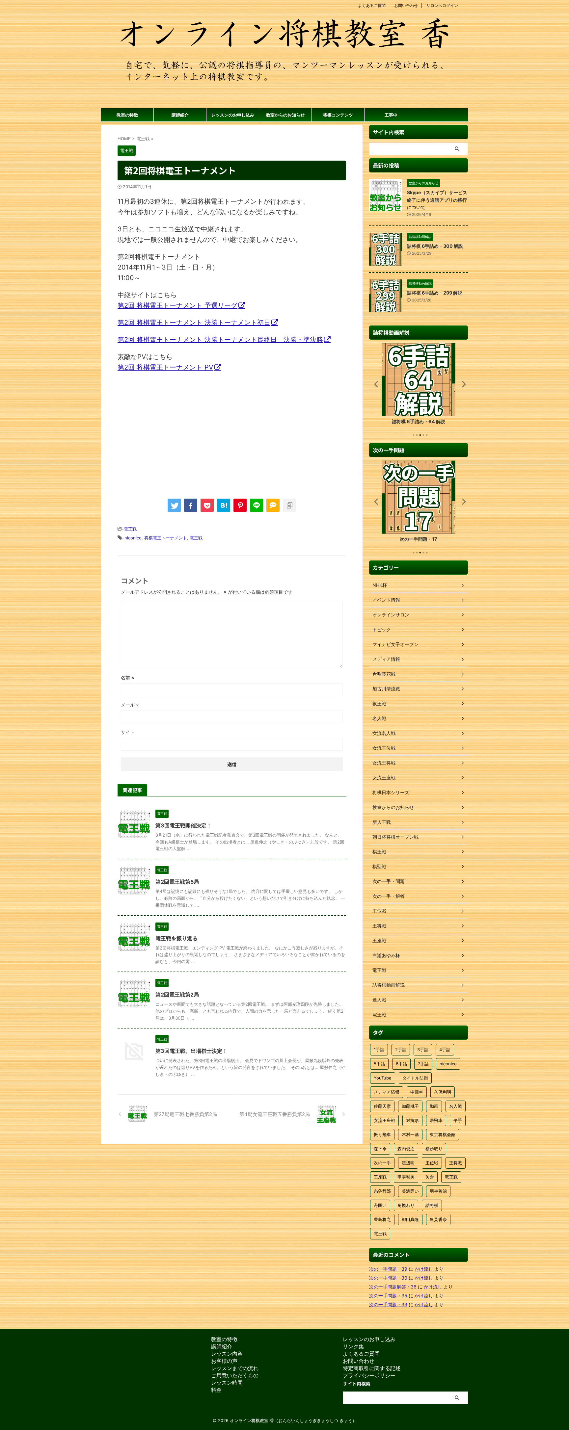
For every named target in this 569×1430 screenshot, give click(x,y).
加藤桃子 (410, 1106)
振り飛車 (382, 1134)
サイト (128, 732)
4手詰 (444, 1049)
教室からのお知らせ (285, 114)
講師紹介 (180, 114)
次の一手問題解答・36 (393, 1286)
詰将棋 (431, 1205)
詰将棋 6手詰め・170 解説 (418, 421)
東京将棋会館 (442, 1134)
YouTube (383, 1077)
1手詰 (379, 1049)
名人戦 (455, 1106)
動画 (434, 1106)
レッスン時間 (227, 1382)
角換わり (406, 1205)
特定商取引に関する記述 (372, 1368)
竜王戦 (451, 1177)
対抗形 (412, 1120)
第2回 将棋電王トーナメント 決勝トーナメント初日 (194, 322)
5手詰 (379, 1063)
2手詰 (400, 1049)
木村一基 (410, 1134)
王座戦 (380, 1177)
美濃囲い (410, 1191)
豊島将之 (382, 1219)
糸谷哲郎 (382, 1191)
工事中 (391, 114)
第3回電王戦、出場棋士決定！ (191, 1051)
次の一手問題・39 (388, 1269)
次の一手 (382, 1162)
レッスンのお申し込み (232, 114)
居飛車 (436, 1120)
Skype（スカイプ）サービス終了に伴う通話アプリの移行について (437, 200)
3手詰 (422, 1049)
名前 (127, 677)
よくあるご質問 (372, 5)
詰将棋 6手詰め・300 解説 (435, 246)
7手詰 (423, 1063)
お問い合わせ (406, 5)
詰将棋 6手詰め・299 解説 (434, 293)
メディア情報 (386, 1092)
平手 (457, 1120)
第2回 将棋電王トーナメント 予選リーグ (177, 305)
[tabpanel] (418, 385)
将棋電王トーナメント (165, 537)
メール (130, 705)
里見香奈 (438, 1219)
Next (462, 384)
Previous (375, 384)
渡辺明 (408, 1162)
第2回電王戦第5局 (177, 881)
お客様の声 (224, 1361)
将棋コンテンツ (338, 114)
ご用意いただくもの (234, 1375)
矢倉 (429, 1177)
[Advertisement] (173, 432)
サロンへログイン (442, 5)
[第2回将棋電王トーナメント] (223, 505)
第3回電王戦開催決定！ (183, 825)
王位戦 (431, 1162)
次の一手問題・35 (388, 1295)
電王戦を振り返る (176, 938)
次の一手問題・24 (418, 539)
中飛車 (416, 1092)
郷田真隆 (410, 1219)
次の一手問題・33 (388, 1304)
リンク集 (353, 1346)
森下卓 (380, 1148)
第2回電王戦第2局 (177, 994)
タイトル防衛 (415, 1077)
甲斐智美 (406, 1177)
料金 (216, 1390)
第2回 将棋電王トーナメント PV (165, 367)
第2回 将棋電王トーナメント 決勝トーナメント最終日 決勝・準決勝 (220, 340)
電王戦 (130, 529)
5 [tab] (426, 435)
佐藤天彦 (382, 1106)
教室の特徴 (127, 114)
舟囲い (380, 1205)
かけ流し (424, 1269)
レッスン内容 (227, 1353)
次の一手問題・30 (388, 1278)
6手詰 (401, 1063)
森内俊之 (406, 1148)
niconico (133, 537)
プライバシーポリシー (369, 1375)
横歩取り (434, 1148)
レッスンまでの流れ (234, 1368)
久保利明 (442, 1092)
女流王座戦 (384, 1120)
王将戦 (455, 1162)
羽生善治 (438, 1191)
